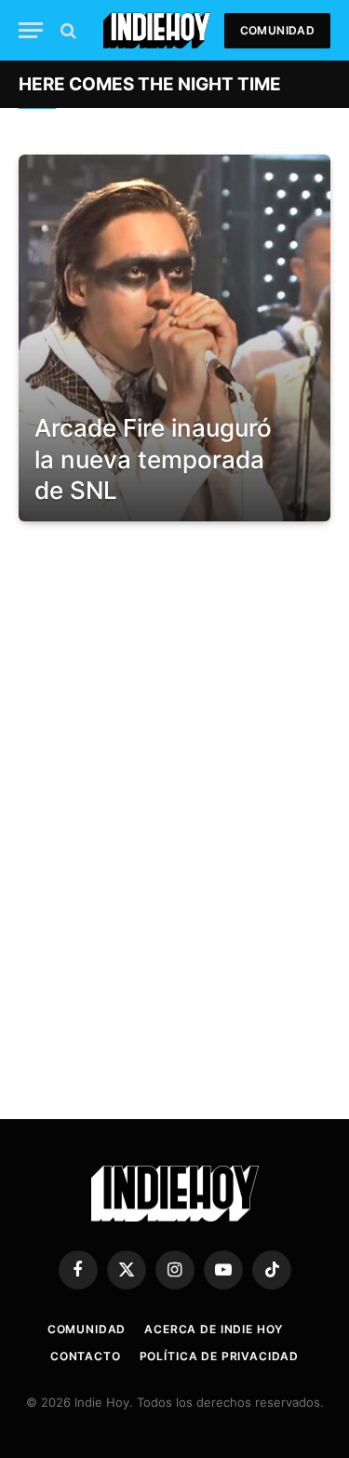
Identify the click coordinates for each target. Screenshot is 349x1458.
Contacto (85, 1356)
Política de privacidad (219, 1356)
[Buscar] (66, 30)
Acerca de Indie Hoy (213, 1329)
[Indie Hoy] (156, 30)
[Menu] (31, 30)
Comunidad (277, 30)
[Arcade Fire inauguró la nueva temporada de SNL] (174, 338)
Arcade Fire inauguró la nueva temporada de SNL (153, 459)
